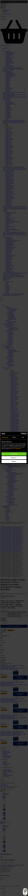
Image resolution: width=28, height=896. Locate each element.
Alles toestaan (14, 453)
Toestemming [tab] (5, 437)
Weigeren (14, 461)
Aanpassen (13, 457)
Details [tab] (14, 437)
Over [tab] (23, 437)
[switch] (25, 894)
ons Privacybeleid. (16, 448)
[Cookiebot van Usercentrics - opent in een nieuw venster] (21, 434)
